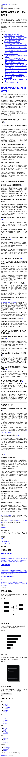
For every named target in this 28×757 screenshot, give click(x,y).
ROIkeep (5, 738)
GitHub (5, 750)
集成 (4, 730)
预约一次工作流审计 (6, 515)
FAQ (5, 84)
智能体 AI (5, 704)
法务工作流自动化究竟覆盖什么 (12, 42)
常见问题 (5, 733)
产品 (2, 4)
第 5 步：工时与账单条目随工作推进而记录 (16, 76)
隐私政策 (3, 755)
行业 (11, 4)
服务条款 (7, 755)
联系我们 (14, 4)
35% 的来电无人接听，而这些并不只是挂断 (16, 37)
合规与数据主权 (8, 78)
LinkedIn (5, 749)
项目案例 (7, 4)
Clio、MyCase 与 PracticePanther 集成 (14, 58)
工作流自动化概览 (7, 520)
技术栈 (5, 728)
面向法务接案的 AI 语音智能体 (8, 302)
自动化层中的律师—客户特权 (12, 82)
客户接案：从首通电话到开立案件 (13, 43)
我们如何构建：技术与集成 (11, 54)
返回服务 (4, 527)
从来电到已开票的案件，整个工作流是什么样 (15, 64)
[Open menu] (2, 6)
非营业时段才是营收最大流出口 (13, 40)
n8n (10, 266)
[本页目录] (2, 695)
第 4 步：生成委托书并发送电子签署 (14, 75)
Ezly (4, 740)
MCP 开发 (5, 710)
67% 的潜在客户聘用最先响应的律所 (14, 39)
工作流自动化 (6, 707)
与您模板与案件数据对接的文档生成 (14, 63)
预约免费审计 (6, 747)
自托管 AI (5, 708)
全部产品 (5, 742)
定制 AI (5, 711)
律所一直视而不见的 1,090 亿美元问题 (14, 36)
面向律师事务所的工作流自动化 (11, 34)
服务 (4, 4)
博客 (4, 721)
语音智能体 (6, 705)
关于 (4, 717)
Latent (4, 739)
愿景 (4, 718)
